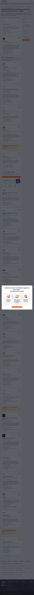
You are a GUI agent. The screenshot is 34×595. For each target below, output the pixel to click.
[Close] (31, 286)
